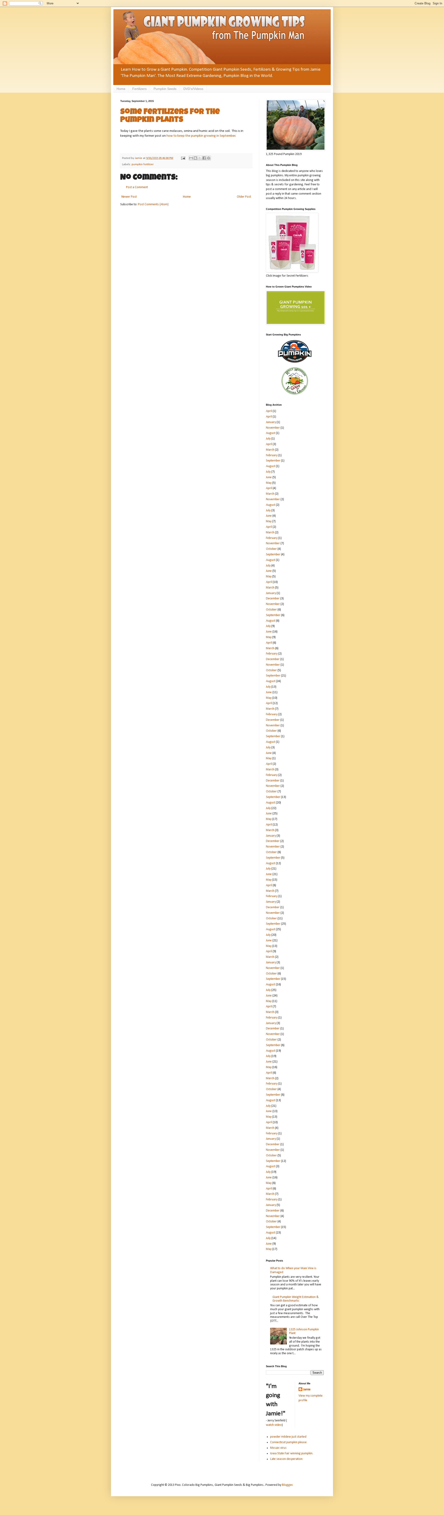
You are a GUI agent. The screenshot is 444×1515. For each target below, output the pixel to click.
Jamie (307, 1389)
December (273, 598)
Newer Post (129, 197)
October (271, 549)
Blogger (287, 1485)
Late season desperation (286, 1459)
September (273, 460)
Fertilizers (139, 89)
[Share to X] (199, 158)
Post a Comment (137, 187)
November (273, 428)
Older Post (244, 197)
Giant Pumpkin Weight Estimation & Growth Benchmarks (295, 1299)
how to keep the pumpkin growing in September (200, 136)
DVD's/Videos (193, 89)
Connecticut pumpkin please (288, 1442)
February (272, 455)
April (269, 411)
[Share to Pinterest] (208, 158)
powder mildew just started (288, 1437)
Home (121, 89)
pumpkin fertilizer (143, 164)
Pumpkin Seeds (165, 89)
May (268, 483)
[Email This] (191, 158)
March (270, 450)
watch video (274, 1425)
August (270, 433)
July (268, 438)
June (269, 477)
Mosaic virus (278, 1448)
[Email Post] (183, 158)
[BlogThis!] (195, 158)
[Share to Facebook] (204, 158)
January (271, 422)
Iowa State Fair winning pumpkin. (291, 1453)
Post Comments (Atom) (153, 204)
